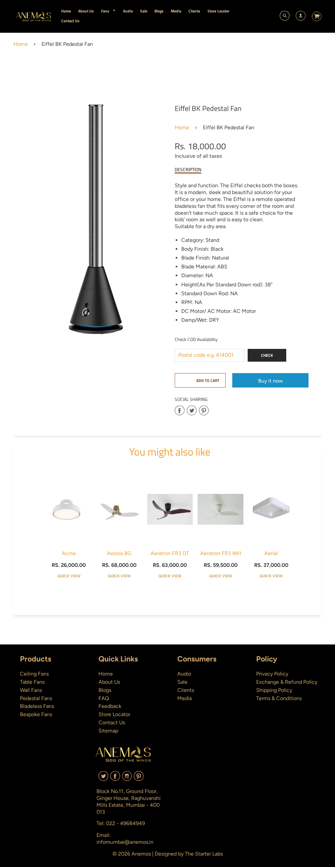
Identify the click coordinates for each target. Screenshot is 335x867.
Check (267, 355)
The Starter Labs (204, 854)
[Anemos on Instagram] (127, 778)
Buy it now (270, 381)
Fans (105, 11)
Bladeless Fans (37, 706)
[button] (200, 380)
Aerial (271, 553)
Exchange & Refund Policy (286, 682)
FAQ (103, 698)
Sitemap (108, 731)
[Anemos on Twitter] (103, 778)
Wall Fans (31, 690)
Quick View (68, 576)
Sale (182, 682)
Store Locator (114, 714)
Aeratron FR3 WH (220, 553)
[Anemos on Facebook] (115, 778)
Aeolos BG (119, 553)
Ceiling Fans (34, 674)
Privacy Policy (272, 674)
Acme (69, 553)
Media (184, 698)
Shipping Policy (274, 690)
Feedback (109, 706)
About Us (109, 682)
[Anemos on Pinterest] (139, 778)
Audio (184, 674)
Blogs (104, 690)
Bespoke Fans (36, 714)
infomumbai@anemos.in (125, 842)
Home (20, 44)
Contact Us (111, 722)
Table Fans (32, 682)
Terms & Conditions (279, 698)
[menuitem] (66, 11)
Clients (185, 690)
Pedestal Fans (36, 698)
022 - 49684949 (125, 823)
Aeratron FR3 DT (169, 553)
